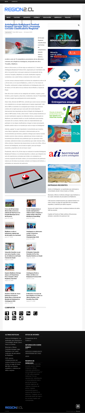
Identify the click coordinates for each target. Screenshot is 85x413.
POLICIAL (68, 17)
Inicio (6, 1)
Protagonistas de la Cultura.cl (31, 339)
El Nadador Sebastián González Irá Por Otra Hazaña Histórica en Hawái (34, 254)
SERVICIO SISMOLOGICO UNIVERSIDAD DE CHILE (33, 352)
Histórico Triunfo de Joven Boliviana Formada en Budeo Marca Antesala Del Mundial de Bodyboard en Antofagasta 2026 (13, 297)
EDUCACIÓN (47, 17)
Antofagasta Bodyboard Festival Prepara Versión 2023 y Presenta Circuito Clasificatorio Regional (22, 26)
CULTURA (17, 17)
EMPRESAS (57, 17)
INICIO (8, 17)
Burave (78, 411)
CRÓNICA (37, 17)
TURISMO (26, 22)
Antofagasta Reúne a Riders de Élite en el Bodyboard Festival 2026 (33, 274)
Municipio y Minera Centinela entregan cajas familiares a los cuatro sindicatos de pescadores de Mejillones (64, 195)
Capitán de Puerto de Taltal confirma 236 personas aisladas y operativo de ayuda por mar (62, 215)
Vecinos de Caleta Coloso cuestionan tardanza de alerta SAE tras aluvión (64, 209)
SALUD (18, 22)
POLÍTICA (9, 22)
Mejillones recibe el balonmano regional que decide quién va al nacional (13, 233)
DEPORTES (26, 17)
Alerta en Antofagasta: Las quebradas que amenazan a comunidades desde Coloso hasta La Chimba (63, 190)
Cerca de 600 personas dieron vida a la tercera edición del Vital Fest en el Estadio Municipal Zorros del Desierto (12, 212)
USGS (27, 356)
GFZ (26, 348)
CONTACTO (14, 1)
